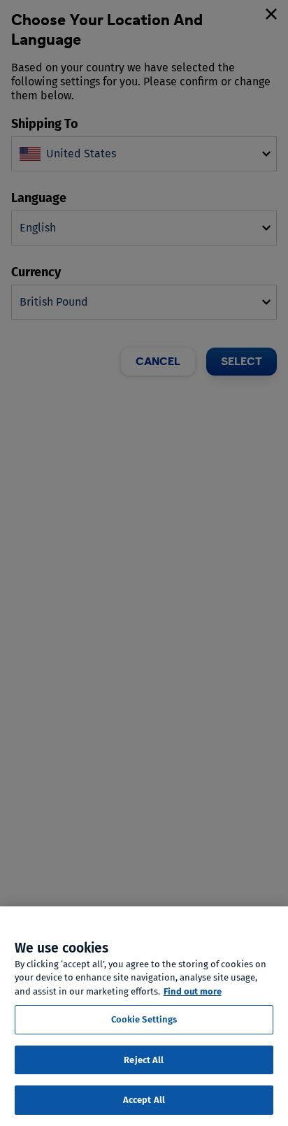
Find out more (193, 991)
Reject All (144, 1060)
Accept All (144, 1100)
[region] (144, 1016)
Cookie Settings (144, 1019)
